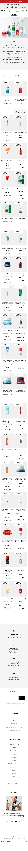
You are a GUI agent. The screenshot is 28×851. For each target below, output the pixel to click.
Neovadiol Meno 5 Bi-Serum (7, 599)
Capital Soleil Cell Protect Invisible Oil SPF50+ (7, 450)
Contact (24, 7)
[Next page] (21, 615)
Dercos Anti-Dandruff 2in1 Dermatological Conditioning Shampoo (20, 332)
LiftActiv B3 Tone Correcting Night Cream (21, 391)
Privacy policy (13, 836)
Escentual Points (14, 767)
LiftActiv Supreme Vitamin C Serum (21, 569)
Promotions (14, 757)
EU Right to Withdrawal (14, 763)
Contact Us (14, 723)
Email (14, 720)
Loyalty (15, 7)
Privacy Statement (14, 780)
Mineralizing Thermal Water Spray (20, 219)
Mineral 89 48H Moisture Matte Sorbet (7, 331)
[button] (2, 10)
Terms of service (14, 838)
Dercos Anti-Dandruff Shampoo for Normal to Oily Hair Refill (21, 190)
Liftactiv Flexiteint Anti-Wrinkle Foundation (7, 303)
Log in (6, 7)
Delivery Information (14, 744)
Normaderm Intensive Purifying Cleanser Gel (20, 303)
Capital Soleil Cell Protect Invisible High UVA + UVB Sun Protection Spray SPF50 (7, 480)
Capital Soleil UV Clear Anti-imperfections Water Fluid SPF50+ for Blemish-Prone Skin (7, 511)
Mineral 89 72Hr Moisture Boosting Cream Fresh (7, 134)
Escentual (7, 836)
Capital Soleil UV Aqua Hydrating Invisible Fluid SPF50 (7, 162)
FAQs (14, 754)
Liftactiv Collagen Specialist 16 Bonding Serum (21, 274)
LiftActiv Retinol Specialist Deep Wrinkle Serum (21, 511)
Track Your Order (14, 750)
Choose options (7, 310)
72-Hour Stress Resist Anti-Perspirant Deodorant (20, 361)
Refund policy (7, 838)
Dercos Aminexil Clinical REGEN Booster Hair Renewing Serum (21, 99)
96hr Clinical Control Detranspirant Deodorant (20, 541)
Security (14, 760)
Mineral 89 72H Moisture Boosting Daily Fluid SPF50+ (7, 362)
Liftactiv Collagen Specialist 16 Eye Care (20, 421)
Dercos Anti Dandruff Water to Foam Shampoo (20, 247)
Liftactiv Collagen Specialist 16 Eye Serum (21, 161)
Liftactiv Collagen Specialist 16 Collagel (7, 189)
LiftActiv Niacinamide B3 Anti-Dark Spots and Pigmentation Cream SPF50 (7, 542)
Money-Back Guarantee (14, 783)
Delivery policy (22, 838)
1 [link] (6, 615)
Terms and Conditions (14, 776)
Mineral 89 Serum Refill (7, 98)
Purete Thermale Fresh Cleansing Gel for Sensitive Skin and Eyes (7, 421)
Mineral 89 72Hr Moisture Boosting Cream (20, 479)
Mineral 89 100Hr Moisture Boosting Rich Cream (7, 391)
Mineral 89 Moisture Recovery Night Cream (7, 274)
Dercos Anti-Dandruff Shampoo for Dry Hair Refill (7, 219)
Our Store (14, 773)
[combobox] (14, 841)
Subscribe (21, 698)
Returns (14, 747)
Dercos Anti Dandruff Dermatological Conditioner (7, 247)
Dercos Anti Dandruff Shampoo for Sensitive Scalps (20, 450)
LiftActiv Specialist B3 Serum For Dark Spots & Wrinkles (20, 600)
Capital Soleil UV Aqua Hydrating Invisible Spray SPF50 (21, 134)
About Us (14, 770)
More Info (23, 112)
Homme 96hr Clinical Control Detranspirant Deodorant (7, 570)
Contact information (22, 836)
